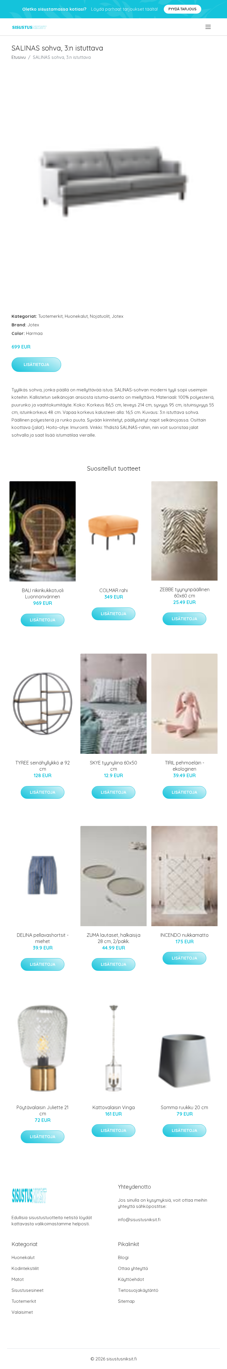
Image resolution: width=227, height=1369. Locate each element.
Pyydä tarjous (182, 9)
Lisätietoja (36, 364)
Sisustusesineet (27, 1290)
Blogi (123, 1257)
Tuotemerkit (50, 316)
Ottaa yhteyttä (133, 1268)
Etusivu (19, 57)
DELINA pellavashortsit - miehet (43, 938)
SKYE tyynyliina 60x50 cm (113, 766)
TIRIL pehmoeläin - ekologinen (184, 766)
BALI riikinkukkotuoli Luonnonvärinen (43, 593)
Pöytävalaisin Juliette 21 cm (43, 1110)
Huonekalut (76, 316)
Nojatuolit (100, 316)
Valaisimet (22, 1312)
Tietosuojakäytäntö (138, 1290)
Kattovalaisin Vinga (114, 1107)
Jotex (117, 316)
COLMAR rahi (113, 590)
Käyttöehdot (131, 1279)
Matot (18, 1279)
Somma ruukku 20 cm (184, 1107)
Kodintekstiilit (25, 1268)
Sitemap (126, 1301)
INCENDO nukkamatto (184, 935)
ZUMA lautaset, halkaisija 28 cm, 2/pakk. (113, 938)
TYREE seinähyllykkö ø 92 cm (42, 766)
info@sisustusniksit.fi (139, 1219)
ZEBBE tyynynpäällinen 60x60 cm (185, 593)
